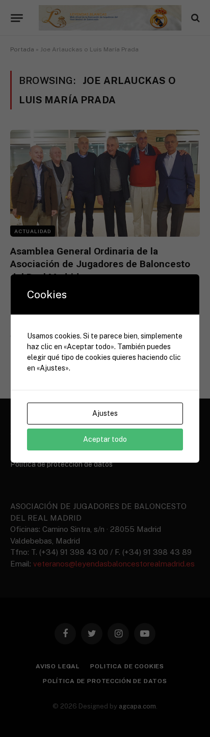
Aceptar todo (105, 439)
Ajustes (105, 413)
